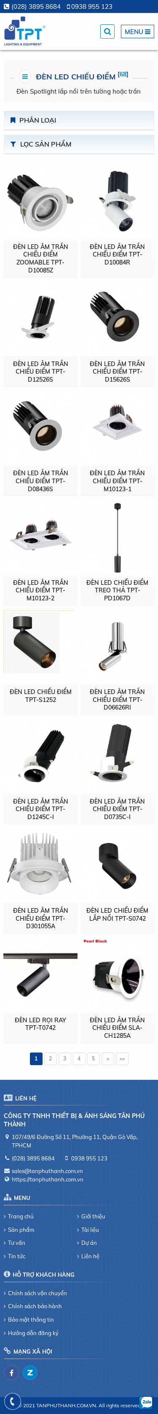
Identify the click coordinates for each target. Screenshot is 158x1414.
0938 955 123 (91, 6)
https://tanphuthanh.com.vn (47, 1179)
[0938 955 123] (12, 1401)
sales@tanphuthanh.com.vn (47, 1171)
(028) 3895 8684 (36, 6)
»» (122, 1058)
